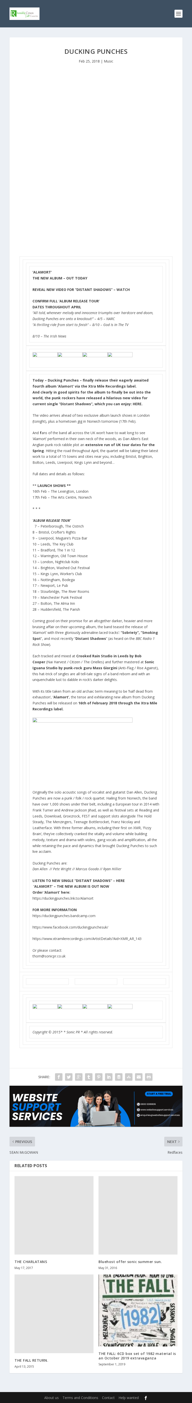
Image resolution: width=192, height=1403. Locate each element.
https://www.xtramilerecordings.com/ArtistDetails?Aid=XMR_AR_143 (87, 938)
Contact (108, 1397)
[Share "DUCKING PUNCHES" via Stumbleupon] (129, 1077)
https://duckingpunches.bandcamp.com (64, 915)
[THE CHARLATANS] (54, 1215)
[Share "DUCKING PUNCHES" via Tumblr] (89, 1077)
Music (108, 61)
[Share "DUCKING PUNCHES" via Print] (149, 1077)
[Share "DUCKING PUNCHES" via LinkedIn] (109, 1077)
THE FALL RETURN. (31, 1360)
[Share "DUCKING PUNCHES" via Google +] (79, 1077)
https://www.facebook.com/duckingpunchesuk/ (70, 927)
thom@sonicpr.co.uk (49, 956)
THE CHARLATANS (30, 1261)
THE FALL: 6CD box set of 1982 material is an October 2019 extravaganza (137, 1355)
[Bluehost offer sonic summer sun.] (138, 1215)
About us (51, 1397)
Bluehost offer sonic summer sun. (130, 1261)
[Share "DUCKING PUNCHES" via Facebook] (59, 1077)
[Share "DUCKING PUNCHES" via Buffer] (119, 1077)
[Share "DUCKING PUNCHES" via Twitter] (69, 1077)
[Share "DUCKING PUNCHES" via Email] (139, 1077)
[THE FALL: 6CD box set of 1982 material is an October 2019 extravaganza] (138, 1310)
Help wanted (128, 1397)
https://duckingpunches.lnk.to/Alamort (63, 898)
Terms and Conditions (80, 1397)
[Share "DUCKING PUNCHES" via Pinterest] (99, 1077)
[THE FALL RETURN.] (54, 1313)
